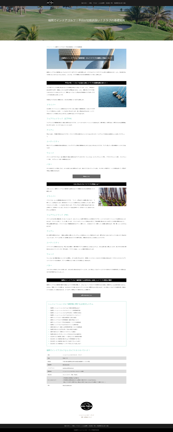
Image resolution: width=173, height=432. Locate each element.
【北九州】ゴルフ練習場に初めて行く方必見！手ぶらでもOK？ (65, 341)
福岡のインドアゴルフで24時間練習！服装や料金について (64, 319)
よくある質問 (101, 3)
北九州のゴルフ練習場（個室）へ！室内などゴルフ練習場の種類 (66, 336)
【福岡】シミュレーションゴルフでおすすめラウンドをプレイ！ (65, 315)
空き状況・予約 (109, 3)
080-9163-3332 (66, 364)
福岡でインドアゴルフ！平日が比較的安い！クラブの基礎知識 (65, 322)
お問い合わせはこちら (86, 295)
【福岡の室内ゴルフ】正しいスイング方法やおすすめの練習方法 (65, 334)
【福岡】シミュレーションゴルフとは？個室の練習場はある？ (65, 308)
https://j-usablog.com (67, 385)
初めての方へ (84, 3)
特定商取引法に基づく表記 (120, 3)
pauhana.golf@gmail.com (68, 368)
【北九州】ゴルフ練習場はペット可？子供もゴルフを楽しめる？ (65, 343)
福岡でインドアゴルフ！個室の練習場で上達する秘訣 (63, 317)
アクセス (95, 3)
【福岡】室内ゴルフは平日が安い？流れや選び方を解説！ (64, 329)
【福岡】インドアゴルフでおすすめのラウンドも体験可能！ (64, 324)
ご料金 (90, 3)
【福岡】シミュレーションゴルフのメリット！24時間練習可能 (65, 310)
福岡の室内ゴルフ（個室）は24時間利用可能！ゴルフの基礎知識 (66, 327)
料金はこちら (86, 176)
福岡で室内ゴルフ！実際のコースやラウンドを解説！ (63, 331)
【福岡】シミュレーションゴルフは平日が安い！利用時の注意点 (65, 312)
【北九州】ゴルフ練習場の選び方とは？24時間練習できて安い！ (65, 338)
